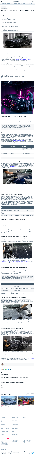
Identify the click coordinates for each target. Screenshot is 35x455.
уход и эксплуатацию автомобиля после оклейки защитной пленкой (12, 324)
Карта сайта (3, 424)
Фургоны (24, 418)
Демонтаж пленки (15, 423)
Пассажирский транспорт (5, 428)
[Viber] (7, 369)
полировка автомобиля (12, 166)
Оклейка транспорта (14, 3)
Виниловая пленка (15, 417)
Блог (1, 420)
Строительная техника (4, 431)
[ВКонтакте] (1, 369)
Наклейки (13, 431)
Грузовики (24, 420)
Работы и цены (3, 418)
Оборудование (3, 421)
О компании (3, 417)
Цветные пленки (14, 421)
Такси (24, 423)
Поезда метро (3, 434)
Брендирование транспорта (6, 3)
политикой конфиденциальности (6, 80)
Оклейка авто (14, 415)
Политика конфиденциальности (4, 442)
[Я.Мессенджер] (6, 369)
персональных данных (14, 79)
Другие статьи (6, 394)
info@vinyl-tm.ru (14, 441)
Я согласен (31, 452)
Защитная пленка (15, 418)
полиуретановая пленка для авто (18, 140)
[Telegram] (3, 369)
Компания (3, 415)
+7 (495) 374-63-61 (31, 358)
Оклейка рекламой (15, 424)
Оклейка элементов (29, 3)
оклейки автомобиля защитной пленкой (23, 59)
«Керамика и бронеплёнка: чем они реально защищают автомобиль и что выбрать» (15, 261)
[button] (32, 394)
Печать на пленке (15, 428)
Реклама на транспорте (21, 3)
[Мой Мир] (8, 369)
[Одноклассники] (2, 369)
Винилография (14, 420)
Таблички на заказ (15, 434)
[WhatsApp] (5, 369)
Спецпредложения (4, 423)
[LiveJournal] (10, 369)
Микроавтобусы (25, 421)
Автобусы (24, 417)
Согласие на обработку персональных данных (4, 444)
